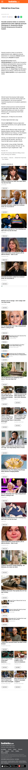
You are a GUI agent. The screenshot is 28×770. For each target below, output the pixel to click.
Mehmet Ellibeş (10, 67)
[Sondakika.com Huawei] (22, 766)
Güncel (9, 749)
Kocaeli (11, 57)
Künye (13, 747)
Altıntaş (15, 65)
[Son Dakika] (14, 1)
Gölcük (18, 56)
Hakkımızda (3, 747)
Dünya (14, 749)
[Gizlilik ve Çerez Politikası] (21, 761)
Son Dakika (3, 749)
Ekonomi (20, 749)
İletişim (10, 747)
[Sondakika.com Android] (13, 766)
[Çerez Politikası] (4, 762)
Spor (2, 751)
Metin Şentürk (10, 72)
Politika (17, 751)
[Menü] (2, 1)
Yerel (12, 751)
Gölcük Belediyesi (6, 62)
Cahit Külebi (8, 123)
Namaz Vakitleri (4, 752)
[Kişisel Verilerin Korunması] (13, 762)
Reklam (7, 747)
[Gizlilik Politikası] (11, 761)
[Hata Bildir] (6, 763)
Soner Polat (14, 69)
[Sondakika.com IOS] (5, 766)
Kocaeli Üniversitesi (7, 60)
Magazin (7, 751)
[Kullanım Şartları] (4, 761)
